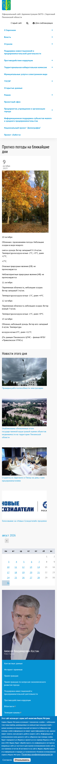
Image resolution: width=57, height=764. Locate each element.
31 (8, 583)
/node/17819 (28, 625)
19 (23, 572)
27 (31, 577)
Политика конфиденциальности (37, 754)
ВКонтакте (10, 706)
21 (38, 572)
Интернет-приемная (13, 669)
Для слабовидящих (44, 23)
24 (8, 577)
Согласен (7, 760)
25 (16, 577)
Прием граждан (11, 675)
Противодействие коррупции (17, 700)
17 (8, 572)
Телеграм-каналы (12, 712)
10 (8, 567)
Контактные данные (13, 663)
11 (16, 567)
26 (23, 577)
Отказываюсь (22, 760)
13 (31, 567)
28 (38, 577)
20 (31, 572)
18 (16, 572)
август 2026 (9, 535)
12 (23, 567)
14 (38, 567)
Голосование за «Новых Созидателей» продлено (24, 521)
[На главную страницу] (7, 6)
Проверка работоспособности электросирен (22, 388)
